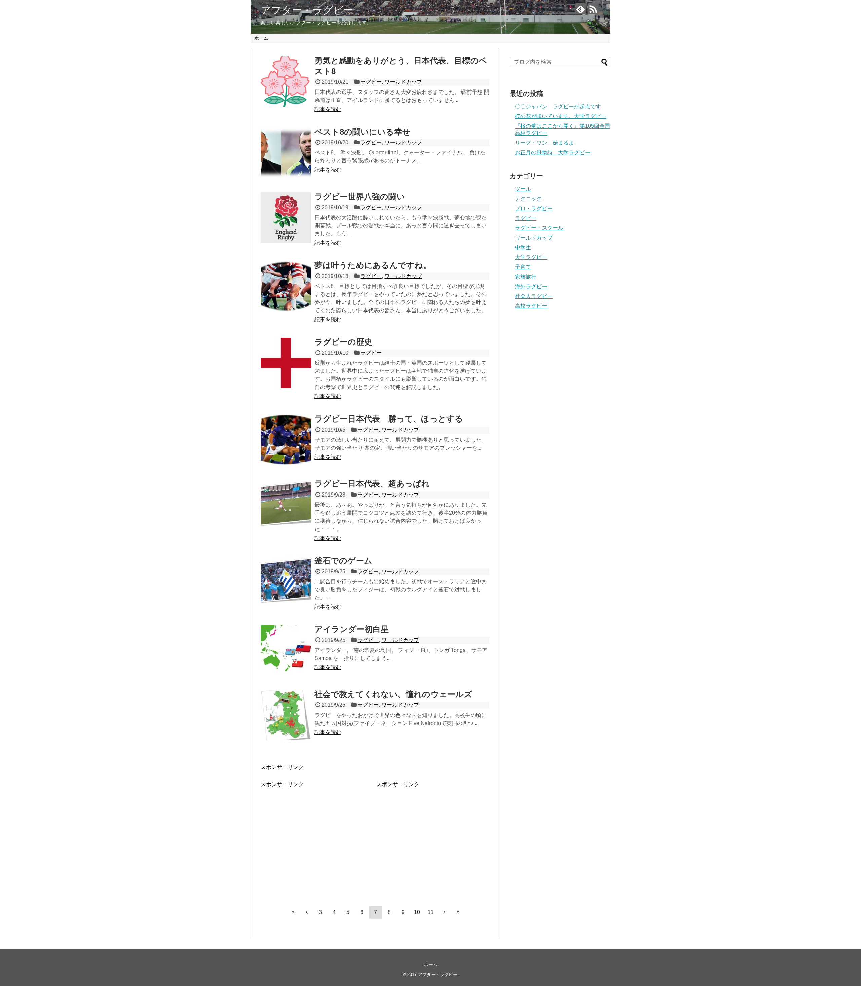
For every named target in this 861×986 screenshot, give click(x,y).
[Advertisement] (317, 835)
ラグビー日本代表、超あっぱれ (372, 483)
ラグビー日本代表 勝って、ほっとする (388, 418)
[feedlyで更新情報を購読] (580, 8)
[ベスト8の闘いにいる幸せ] (286, 152)
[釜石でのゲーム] (286, 581)
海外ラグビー (531, 286)
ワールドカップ (403, 82)
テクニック (528, 199)
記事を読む (327, 109)
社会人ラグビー (534, 296)
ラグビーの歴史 (343, 341)
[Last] (458, 912)
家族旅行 (525, 277)
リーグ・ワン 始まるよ (544, 143)
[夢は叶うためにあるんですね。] (286, 286)
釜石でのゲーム (343, 560)
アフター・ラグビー (307, 10)
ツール (523, 189)
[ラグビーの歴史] (286, 363)
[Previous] (306, 912)
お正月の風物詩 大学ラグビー (552, 152)
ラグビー (371, 82)
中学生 (523, 247)
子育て (523, 267)
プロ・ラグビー (534, 208)
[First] (293, 912)
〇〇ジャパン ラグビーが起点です (558, 106)
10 (417, 912)
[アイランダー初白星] (286, 650)
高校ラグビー (531, 306)
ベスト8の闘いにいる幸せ (362, 131)
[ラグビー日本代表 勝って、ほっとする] (286, 439)
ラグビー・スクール (539, 228)
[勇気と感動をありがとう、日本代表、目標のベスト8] (286, 81)
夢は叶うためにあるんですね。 (372, 265)
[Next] (444, 912)
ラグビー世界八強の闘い (359, 196)
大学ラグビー (531, 257)
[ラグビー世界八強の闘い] (286, 217)
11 (431, 912)
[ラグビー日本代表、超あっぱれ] (286, 504)
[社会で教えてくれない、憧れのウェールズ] (286, 715)
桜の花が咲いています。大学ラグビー (560, 116)
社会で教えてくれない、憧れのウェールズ (393, 694)
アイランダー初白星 (351, 629)
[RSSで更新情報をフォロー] (593, 8)
